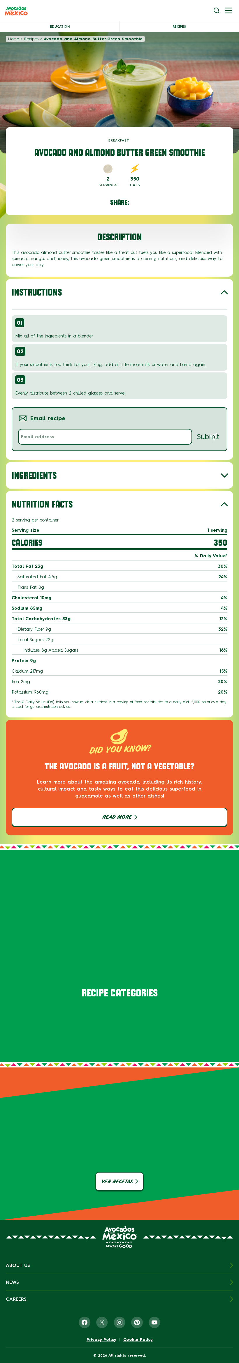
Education (60, 27)
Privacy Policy (101, 1340)
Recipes (179, 27)
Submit (208, 436)
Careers (16, 1299)
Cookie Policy (138, 1340)
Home (13, 38)
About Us (18, 1265)
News (12, 1282)
